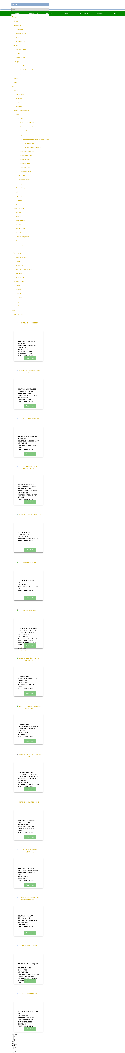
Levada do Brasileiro (26, 131)
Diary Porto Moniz (21, 49)
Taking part (14, 310)
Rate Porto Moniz (19, 314)
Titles (15, 82)
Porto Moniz (19, 29)
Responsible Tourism (24, 180)
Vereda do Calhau (25, 163)
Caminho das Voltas (25, 171)
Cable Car (18, 224)
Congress (18, 302)
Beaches (18, 212)
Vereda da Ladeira (25, 167)
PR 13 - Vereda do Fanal (27, 143)
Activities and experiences (21, 110)
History (16, 21)
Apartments (19, 265)
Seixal (17, 37)
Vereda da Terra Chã (26, 155)
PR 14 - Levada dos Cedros (28, 127)
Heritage (16, 62)
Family (17, 306)
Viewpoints (19, 216)
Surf (17, 204)
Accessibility (19, 98)
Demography (17, 74)
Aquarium (18, 233)
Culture (16, 45)
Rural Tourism (20, 277)
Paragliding (19, 200)
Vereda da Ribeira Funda (27, 151)
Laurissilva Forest (21, 220)
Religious (18, 294)
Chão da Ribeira (20, 228)
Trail (17, 192)
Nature (18, 285)
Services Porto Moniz (22, 66)
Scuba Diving (19, 196)
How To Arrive (20, 94)
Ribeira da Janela (21, 33)
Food (15, 241)
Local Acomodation (21, 257)
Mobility (16, 90)
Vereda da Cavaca (25, 159)
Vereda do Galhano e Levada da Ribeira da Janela (34, 139)
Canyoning (19, 184)
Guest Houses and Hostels (24, 269)
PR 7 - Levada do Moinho (27, 123)
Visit (12, 86)
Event (19, 53)
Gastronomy (19, 245)
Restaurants (19, 249)
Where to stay (18, 253)
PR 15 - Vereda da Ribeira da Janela (30, 147)
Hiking (17, 114)
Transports (19, 106)
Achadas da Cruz (20, 41)
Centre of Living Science (23, 237)
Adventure (19, 298)
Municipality (15, 17)
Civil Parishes (17, 25)
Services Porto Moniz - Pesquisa (27, 70)
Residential (19, 273)
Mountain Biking (20, 188)
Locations (16, 78)
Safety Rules (21, 176)
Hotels (18, 261)
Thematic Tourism (19, 281)
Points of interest (19, 208)
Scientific (18, 289)
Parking (18, 102)
